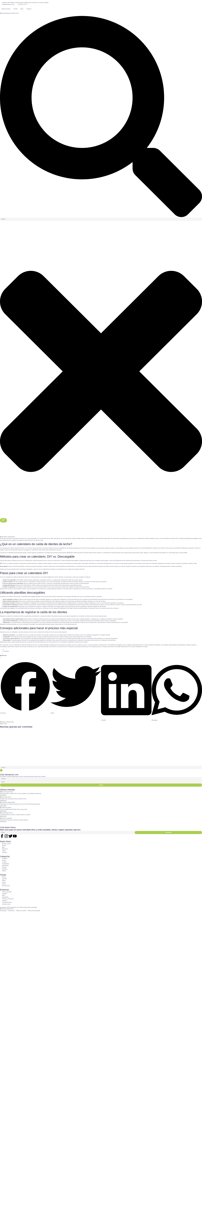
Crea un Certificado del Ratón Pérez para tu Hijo (13, 809)
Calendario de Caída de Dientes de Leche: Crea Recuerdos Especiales (20, 804)
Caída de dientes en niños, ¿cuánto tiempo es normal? (15, 814)
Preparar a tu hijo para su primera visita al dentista (14, 820)
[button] (25, 687)
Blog (22, 9)
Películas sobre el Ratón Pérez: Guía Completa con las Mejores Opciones (20, 793)
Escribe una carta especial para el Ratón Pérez (13, 798)
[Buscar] (1, 770)
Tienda (15, 9)
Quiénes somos (6, 9)
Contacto (28, 9)
